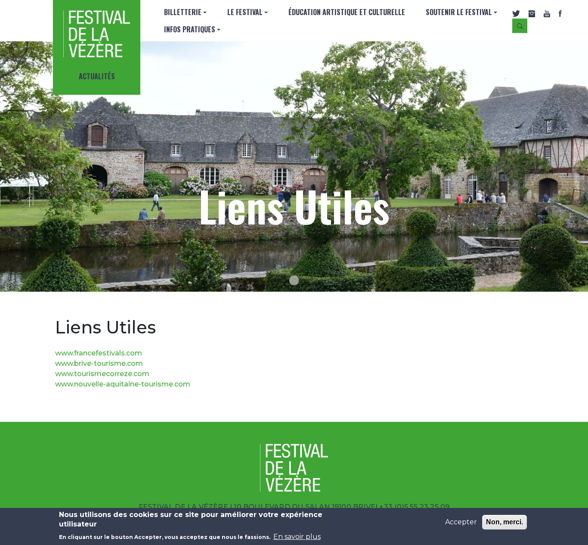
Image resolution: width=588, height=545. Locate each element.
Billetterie (182, 12)
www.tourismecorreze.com (102, 374)
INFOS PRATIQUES (189, 29)
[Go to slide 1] (294, 280)
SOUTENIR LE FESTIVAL (459, 12)
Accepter (461, 522)
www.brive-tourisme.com (99, 363)
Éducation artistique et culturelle (346, 12)
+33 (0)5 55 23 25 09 (414, 507)
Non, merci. (504, 522)
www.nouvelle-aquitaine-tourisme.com (122, 384)
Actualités (97, 76)
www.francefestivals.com (98, 353)
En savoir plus (297, 537)
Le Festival (245, 12)
